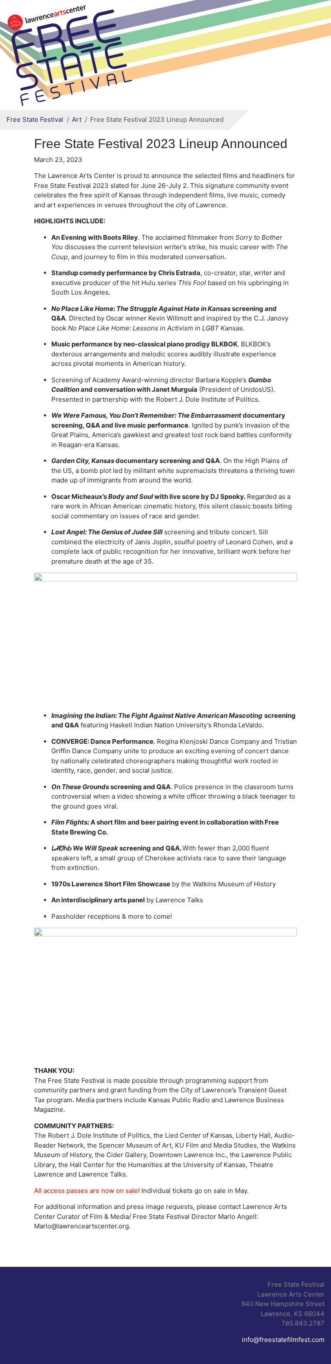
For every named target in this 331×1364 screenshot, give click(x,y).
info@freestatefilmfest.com (283, 1339)
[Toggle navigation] (313, 55)
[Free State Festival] (71, 54)
